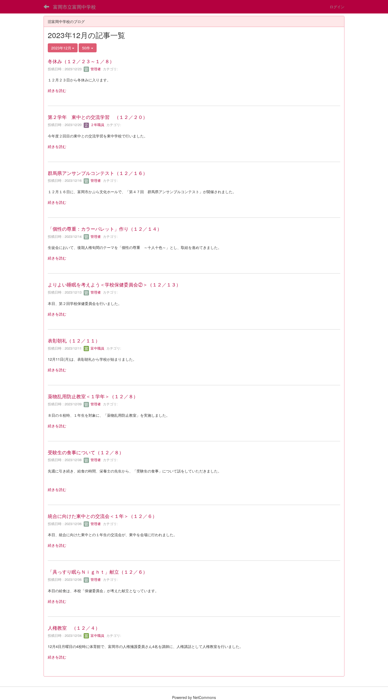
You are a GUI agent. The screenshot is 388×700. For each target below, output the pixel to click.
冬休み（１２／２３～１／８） (81, 61)
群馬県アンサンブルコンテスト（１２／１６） (98, 172)
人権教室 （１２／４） (74, 627)
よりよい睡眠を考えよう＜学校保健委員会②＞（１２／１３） (114, 284)
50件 (86, 47)
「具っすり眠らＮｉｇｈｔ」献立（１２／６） (98, 571)
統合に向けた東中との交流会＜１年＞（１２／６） (102, 515)
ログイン (337, 6)
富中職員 (96, 348)
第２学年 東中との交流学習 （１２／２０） (98, 116)
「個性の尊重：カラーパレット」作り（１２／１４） (105, 228)
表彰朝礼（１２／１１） (74, 340)
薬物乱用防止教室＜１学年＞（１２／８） (93, 396)
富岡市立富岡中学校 (74, 6)
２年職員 (96, 124)
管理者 (95, 68)
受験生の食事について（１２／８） (86, 452)
